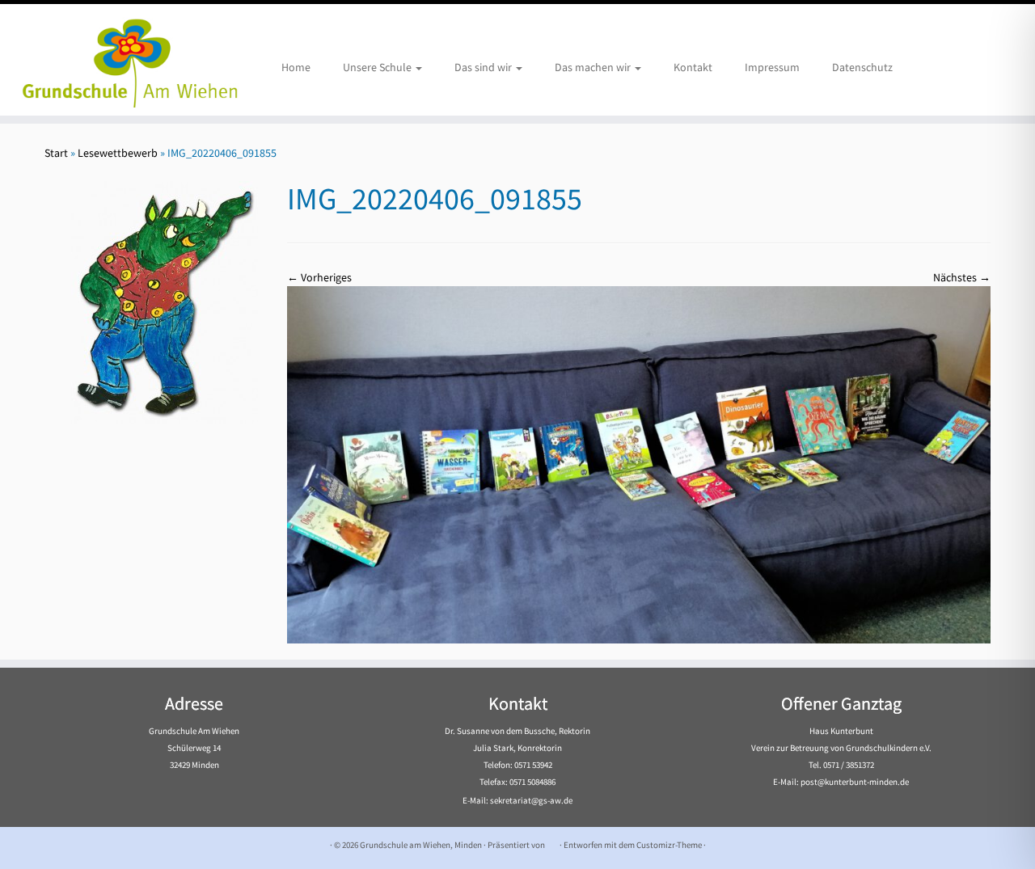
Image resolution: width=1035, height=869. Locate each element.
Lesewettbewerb (118, 153)
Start (56, 153)
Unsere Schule (378, 67)
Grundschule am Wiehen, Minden (421, 844)
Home (295, 67)
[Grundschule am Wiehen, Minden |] (119, 60)
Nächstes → (962, 277)
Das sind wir (484, 67)
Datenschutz (862, 67)
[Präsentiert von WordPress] (552, 841)
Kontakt (693, 67)
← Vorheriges (319, 277)
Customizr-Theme (669, 844)
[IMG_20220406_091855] (639, 463)
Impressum (772, 67)
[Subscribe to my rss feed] (54, 845)
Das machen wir (594, 67)
